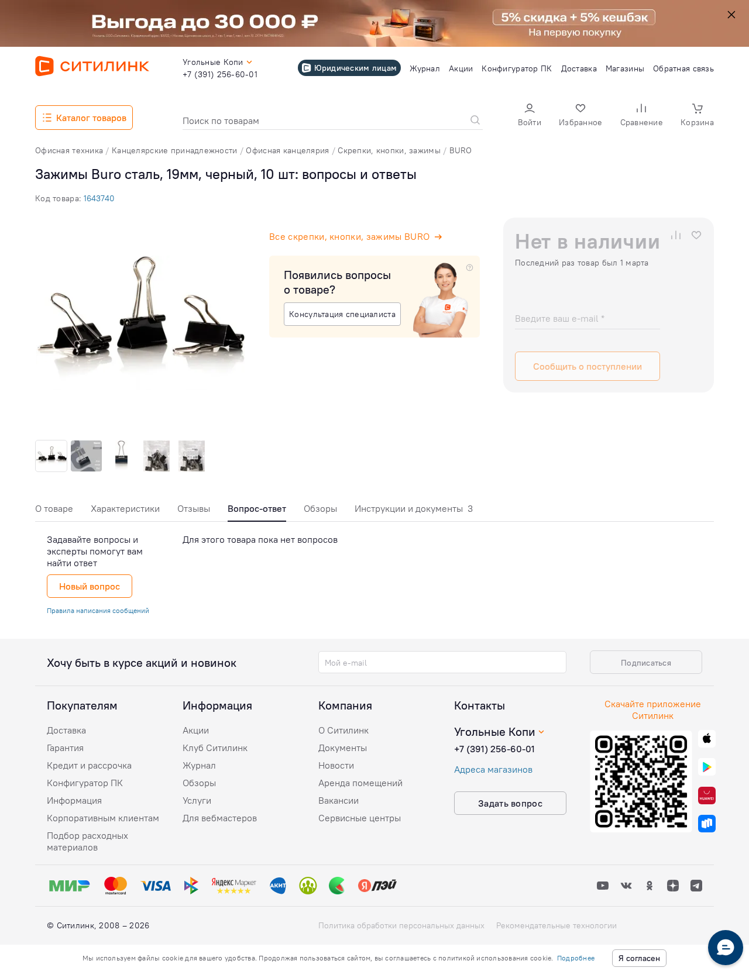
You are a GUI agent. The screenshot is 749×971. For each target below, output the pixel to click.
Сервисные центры (359, 818)
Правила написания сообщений (98, 610)
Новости (336, 765)
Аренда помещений (360, 782)
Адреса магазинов (493, 769)
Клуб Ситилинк (215, 747)
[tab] (54, 511)
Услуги (197, 800)
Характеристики (125, 508)
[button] (529, 116)
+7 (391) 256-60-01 (494, 749)
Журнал (199, 765)
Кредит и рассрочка (89, 765)
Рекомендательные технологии (556, 925)
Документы (342, 747)
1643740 (99, 198)
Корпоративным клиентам (103, 818)
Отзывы (193, 508)
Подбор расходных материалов (87, 841)
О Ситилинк (343, 730)
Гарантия (65, 747)
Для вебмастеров (220, 818)
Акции (196, 730)
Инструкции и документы (414, 508)
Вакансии (338, 800)
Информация (74, 800)
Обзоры (320, 508)
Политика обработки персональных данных (401, 925)
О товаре (54, 508)
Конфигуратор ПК (85, 782)
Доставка (66, 730)
